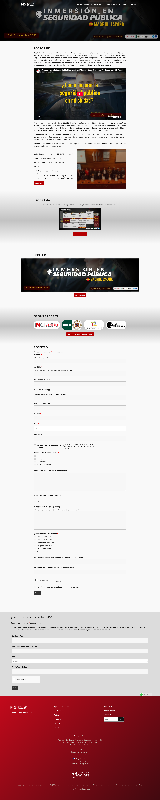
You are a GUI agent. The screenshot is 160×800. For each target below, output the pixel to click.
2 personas (41, 459)
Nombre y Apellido (20, 636)
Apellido (38, 367)
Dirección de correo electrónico (25, 646)
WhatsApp (41, 552)
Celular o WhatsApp (43, 390)
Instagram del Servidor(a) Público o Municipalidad (54, 567)
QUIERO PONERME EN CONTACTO (80, 334)
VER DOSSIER (80, 295)
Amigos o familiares (44, 546)
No (38, 501)
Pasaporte (39, 434)
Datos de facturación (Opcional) (47, 507)
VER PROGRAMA (80, 234)
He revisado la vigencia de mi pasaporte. (50, 446)
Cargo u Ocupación (42, 403)
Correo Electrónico (44, 537)
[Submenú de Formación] (116, 4)
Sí (37, 498)
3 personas (41, 462)
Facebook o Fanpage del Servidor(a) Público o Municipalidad (58, 557)
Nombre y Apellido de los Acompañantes (50, 470)
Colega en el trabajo (45, 549)
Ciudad (37, 414)
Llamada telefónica (44, 540)
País (36, 424)
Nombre (38, 355)
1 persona (41, 456)
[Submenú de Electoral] (126, 4)
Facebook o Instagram (46, 543)
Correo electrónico (42, 379)
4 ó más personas (44, 465)
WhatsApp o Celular (20, 667)
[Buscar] (121, 719)
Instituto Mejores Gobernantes (21, 712)
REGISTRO (38, 183)
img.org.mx (93, 742)
